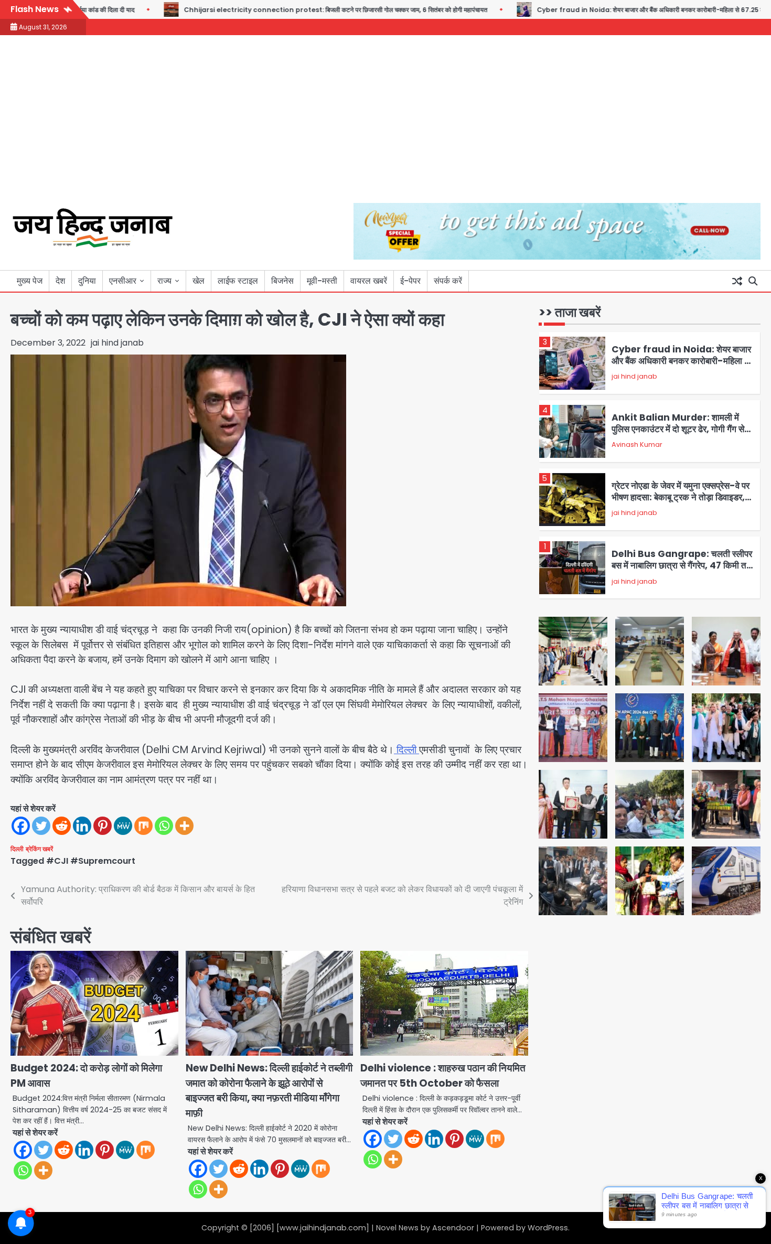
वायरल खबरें (368, 281)
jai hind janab (117, 343)
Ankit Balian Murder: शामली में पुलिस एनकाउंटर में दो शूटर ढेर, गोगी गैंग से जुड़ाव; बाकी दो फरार (678, 429)
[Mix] (143, 826)
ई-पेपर (410, 281)
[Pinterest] (102, 826)
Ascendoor (453, 1227)
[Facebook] (21, 826)
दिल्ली (406, 750)
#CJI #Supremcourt (90, 861)
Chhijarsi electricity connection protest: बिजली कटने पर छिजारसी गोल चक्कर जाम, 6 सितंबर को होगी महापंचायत (299, 9)
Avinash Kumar (637, 445)
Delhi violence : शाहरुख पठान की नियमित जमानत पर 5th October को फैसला (443, 1075)
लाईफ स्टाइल (238, 281)
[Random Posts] (737, 281)
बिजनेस (282, 281)
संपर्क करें (448, 281)
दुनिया (87, 281)
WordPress (548, 1227)
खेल (198, 281)
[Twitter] (41, 826)
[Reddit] (61, 826)
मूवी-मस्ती (322, 281)
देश (60, 281)
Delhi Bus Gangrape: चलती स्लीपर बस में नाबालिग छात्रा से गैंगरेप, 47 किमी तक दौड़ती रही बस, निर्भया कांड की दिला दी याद (682, 566)
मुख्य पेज (29, 281)
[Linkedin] (82, 826)
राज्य (164, 281)
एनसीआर (122, 281)
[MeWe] (123, 826)
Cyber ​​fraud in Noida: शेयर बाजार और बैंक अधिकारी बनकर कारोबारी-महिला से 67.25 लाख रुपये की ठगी (632, 9)
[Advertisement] (385, 124)
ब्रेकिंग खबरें (39, 849)
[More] (184, 826)
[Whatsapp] (164, 826)
